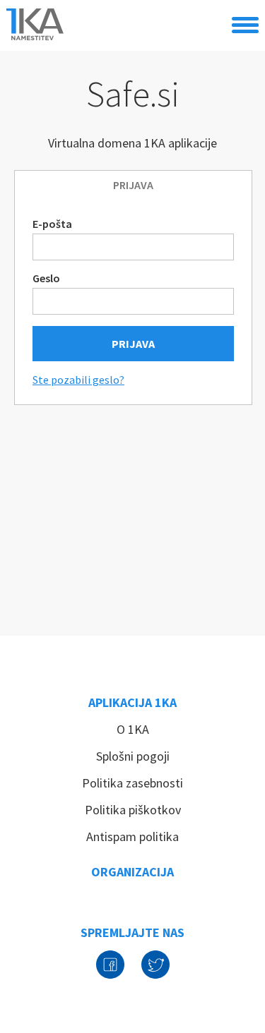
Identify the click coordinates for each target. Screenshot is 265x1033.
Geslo (46, 278)
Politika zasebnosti (132, 783)
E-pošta (52, 224)
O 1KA (133, 729)
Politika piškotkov (133, 810)
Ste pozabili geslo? (78, 380)
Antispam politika (132, 836)
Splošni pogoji (133, 756)
